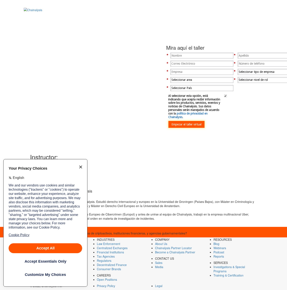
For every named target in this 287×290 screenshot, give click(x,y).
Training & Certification (228, 275)
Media (159, 267)
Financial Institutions (110, 252)
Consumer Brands (109, 269)
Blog (216, 244)
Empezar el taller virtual (186, 124)
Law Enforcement (108, 244)
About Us (161, 244)
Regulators (104, 260)
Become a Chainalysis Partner (175, 252)
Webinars (219, 248)
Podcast (218, 252)
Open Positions (107, 279)
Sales (158, 263)
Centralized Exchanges (112, 248)
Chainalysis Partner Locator (173, 248)
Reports (218, 256)
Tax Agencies (106, 256)
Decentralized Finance (112, 265)
